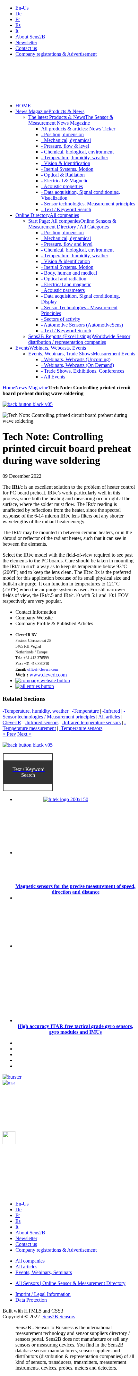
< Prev (9, 734)
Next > (24, 734)
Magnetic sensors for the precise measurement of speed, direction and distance (75, 889)
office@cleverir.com (42, 669)
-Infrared (111, 711)
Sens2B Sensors (58, 1316)
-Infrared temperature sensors (91, 722)
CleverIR (12, 722)
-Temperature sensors (80, 728)
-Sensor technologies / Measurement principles (64, 713)
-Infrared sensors (41, 722)
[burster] (12, 1077)
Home (9, 387)
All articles (109, 716)
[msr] (9, 1082)
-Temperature (85, 711)
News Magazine (31, 387)
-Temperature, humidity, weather (35, 711)
